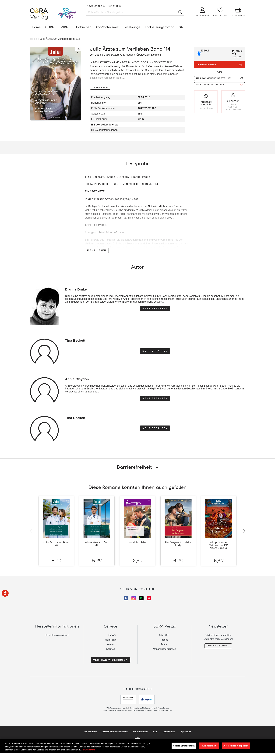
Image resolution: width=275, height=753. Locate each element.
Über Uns (164, 635)
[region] (137, 746)
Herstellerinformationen (104, 130)
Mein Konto (110, 639)
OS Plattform (90, 731)
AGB (155, 731)
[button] (219, 84)
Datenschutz (169, 731)
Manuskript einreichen (164, 649)
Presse (164, 639)
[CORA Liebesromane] (39, 14)
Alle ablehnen (209, 745)
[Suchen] (180, 12)
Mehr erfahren (155, 308)
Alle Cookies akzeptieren (235, 745)
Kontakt (111, 644)
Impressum (185, 731)
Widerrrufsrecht (140, 731)
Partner (164, 644)
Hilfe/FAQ (111, 635)
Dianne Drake (102, 54)
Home (33, 38)
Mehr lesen (96, 250)
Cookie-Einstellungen (184, 745)
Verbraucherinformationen (115, 731)
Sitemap (110, 649)
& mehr (156, 54)
